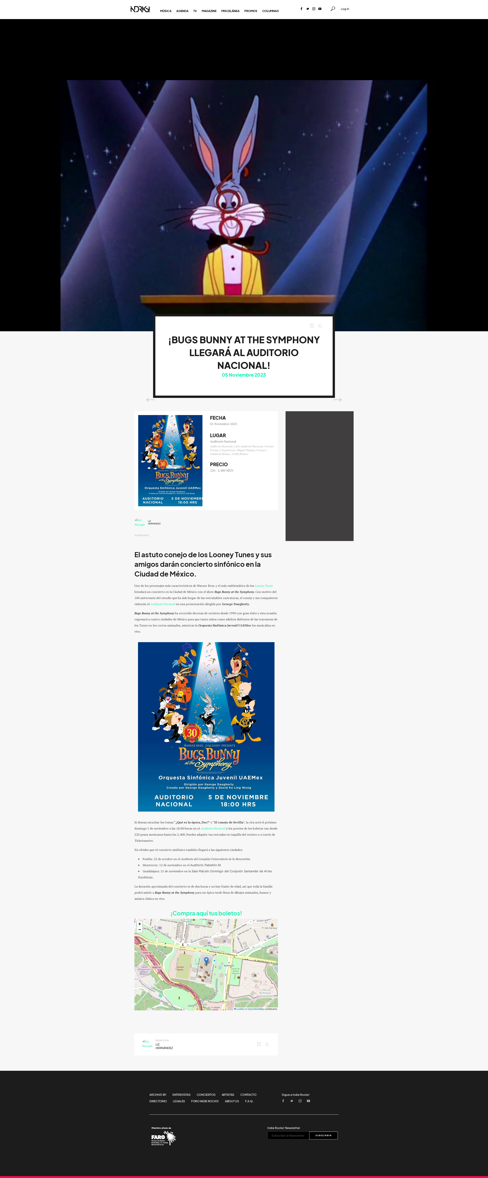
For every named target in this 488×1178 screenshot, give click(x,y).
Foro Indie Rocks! (205, 1101)
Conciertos (206, 1094)
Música (165, 11)
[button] (206, 961)
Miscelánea (230, 11)
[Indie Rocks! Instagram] (313, 9)
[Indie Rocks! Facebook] (301, 9)
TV (195, 11)
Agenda (182, 11)
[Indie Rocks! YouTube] (319, 9)
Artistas (228, 1094)
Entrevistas (182, 1094)
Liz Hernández (154, 522)
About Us (232, 1101)
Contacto (248, 1094)
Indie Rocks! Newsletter (283, 1128)
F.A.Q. (249, 1101)
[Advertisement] (244, 49)
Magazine (209, 11)
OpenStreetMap (256, 1008)
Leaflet (240, 1008)
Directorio (158, 1101)
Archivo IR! (157, 1094)
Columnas (270, 11)
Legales (179, 1101)
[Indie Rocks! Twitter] (307, 9)
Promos (250, 11)
